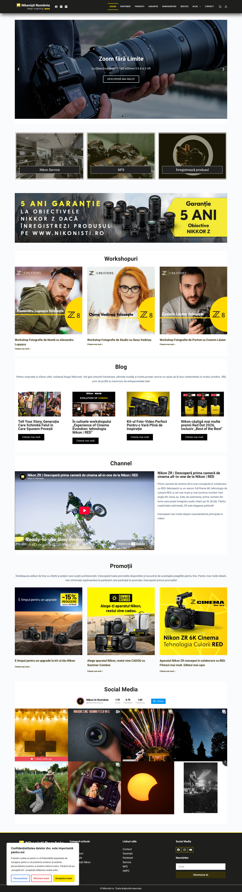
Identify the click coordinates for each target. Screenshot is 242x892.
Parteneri (125, 6)
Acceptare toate (63, 878)
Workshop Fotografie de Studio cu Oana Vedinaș (119, 340)
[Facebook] (56, 6)
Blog (195, 6)
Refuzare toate (41, 878)
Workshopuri (169, 6)
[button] (18, 69)
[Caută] (220, 6)
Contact (209, 6)
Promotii (139, 6)
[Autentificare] (226, 6)
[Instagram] (61, 6)
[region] (43, 864)
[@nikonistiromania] (80, 701)
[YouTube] (66, 6)
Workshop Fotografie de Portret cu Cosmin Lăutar (193, 340)
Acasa (113, 6)
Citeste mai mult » (22, 349)
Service (184, 6)
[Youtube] (190, 849)
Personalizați (20, 878)
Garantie (153, 6)
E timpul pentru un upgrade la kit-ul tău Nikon (45, 660)
